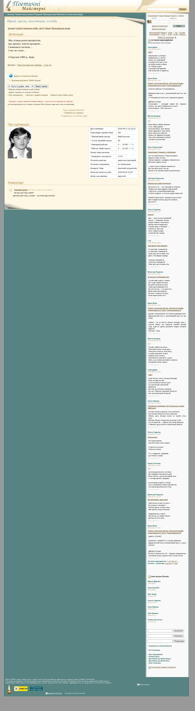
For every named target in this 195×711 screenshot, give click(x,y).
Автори (10, 14)
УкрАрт (181, 16)
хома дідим (152, 47)
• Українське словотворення (160, 646)
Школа (166, 16)
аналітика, (37, 21)
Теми (161, 16)
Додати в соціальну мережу (26, 76)
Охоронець (152, 437)
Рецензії (38, 14)
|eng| (80, 14)
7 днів (175, 563)
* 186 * (150, 375)
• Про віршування (155, 654)
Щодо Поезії (38, 679)
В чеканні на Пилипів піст (158, 277)
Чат (176, 32)
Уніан (170, 32)
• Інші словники (154, 663)
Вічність (183, 34)
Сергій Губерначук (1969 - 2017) (30, 28)
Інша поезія (28, 14)
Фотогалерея (154, 32)
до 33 (163, 34)
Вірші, (12, 21)
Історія (182, 32)
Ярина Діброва (154, 581)
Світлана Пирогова (156, 178)
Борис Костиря (154, 463)
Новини (163, 32)
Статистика (71, 14)
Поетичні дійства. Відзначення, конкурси (58, 679)
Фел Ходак (152, 594)
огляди (52, 21)
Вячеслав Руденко (155, 272)
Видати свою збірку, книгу (62, 95)
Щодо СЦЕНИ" (80, 679)
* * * (149, 121)
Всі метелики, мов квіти (158, 500)
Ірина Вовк (152, 78)
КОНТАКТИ (91, 679)
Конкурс (174, 16)
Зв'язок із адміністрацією (37, 95)
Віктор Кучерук (154, 116)
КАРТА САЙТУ (10, 679)
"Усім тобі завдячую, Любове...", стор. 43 (34, 65)
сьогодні (168, 563)
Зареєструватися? (160, 26)
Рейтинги (61, 14)
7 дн (168, 561)
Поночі (151, 214)
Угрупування (154, 34)
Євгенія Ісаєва (20, 190)
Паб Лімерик (153, 613)
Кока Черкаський (155, 147)
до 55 (170, 34)
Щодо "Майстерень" (24, 679)
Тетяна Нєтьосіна (155, 620)
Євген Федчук (153, 401)
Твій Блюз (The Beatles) (157, 246)
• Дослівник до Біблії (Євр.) (159, 659)
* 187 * (150, 52)
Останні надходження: (157, 561)
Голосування (153, 16)
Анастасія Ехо (153, 588)
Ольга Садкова (154, 209)
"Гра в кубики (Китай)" (74, 110)
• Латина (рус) (153, 656)
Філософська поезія (61, 28)
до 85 (176, 34)
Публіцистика (49, 14)
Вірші (48, 28)
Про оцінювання (16, 95)
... (178, 561)
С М (149, 241)
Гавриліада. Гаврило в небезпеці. (162, 152)
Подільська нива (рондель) (159, 183)
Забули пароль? (159, 29)
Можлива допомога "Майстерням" (26, 80)
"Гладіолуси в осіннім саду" (74, 116)
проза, (23, 21)
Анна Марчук (153, 607)
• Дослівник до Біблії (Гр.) (159, 661)
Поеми (18, 14)
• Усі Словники (154, 650)
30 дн (174, 561)
